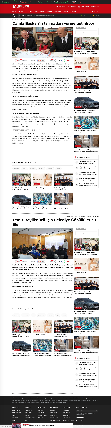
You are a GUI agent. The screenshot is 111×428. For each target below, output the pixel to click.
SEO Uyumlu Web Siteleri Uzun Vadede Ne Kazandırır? (40, 15)
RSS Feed (40, 417)
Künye (14, 415)
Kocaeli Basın (15, 19)
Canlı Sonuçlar (41, 412)
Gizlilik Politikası (16, 410)
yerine (58, 168)
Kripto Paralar (66, 412)
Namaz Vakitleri (85, 6)
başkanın (16, 168)
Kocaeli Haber (82, 398)
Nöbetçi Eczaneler (42, 415)
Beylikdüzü (25, 315)
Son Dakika (22, 11)
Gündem (30, 11)
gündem (41, 168)
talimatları (50, 168)
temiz (64, 315)
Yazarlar (66, 11)
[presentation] (17, 15)
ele (33, 315)
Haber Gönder (28, 410)
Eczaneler (96, 6)
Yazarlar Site (66, 410)
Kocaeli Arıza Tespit (55, 420)
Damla (24, 168)
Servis (14, 11)
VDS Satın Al (66, 417)
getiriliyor (32, 168)
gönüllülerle (41, 315)
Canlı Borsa (73, 6)
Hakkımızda (15, 417)
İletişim (73, 11)
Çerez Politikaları (16, 412)
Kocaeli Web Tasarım (68, 420)
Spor (36, 11)
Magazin (49, 11)
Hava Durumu (62, 6)
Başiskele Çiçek (54, 417)
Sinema (27, 420)
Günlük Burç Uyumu (30, 417)
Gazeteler (57, 11)
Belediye (16, 315)
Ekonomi (42, 11)
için (58, 315)
